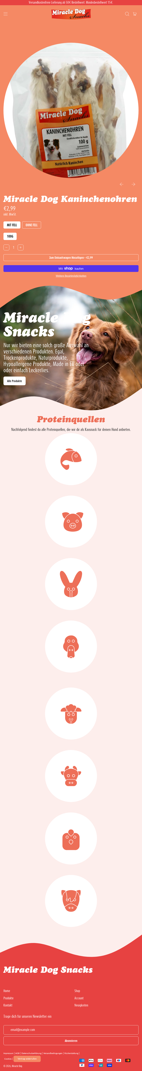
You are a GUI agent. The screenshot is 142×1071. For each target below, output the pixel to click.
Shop (77, 991)
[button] (127, 14)
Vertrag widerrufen (27, 1058)
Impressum (8, 1053)
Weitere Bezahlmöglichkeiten (71, 275)
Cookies (8, 1058)
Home (6, 991)
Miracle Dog (17, 1066)
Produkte (8, 998)
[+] (21, 247)
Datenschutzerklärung (31, 1053)
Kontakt (7, 1005)
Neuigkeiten (81, 1005)
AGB (17, 1053)
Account (78, 998)
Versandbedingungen (53, 1053)
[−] (6, 247)
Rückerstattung (71, 1053)
